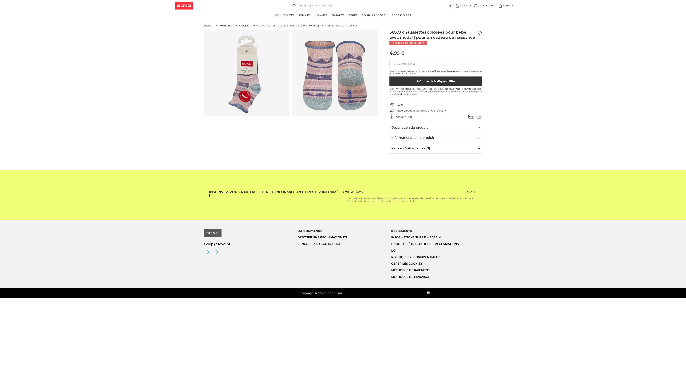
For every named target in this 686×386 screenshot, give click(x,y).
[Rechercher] (295, 6)
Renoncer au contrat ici (318, 244)
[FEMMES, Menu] (312, 14)
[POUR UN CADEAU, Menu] (390, 14)
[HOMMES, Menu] (329, 14)
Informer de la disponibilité (436, 81)
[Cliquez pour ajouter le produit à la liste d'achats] (479, 33)
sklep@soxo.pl (217, 244)
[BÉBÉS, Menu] (359, 14)
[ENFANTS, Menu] (346, 14)
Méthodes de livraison (411, 277)
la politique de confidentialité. (399, 201)
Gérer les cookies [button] (406, 263)
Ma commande (309, 231)
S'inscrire (469, 191)
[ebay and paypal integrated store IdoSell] (454, 293)
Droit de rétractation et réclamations (425, 244)
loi (393, 250)
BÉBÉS (207, 25)
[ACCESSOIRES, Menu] (413, 14)
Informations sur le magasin (416, 237)
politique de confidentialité (445, 71)
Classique (242, 25)
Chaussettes (224, 25)
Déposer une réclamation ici (322, 237)
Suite (400, 104)
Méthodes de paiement (410, 270)
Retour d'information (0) (410, 148)
